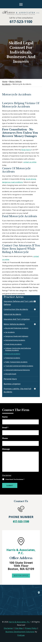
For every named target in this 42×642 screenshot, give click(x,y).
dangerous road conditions (12, 182)
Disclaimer (6, 475)
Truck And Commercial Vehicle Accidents (19, 366)
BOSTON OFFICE (21, 575)
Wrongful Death (10, 374)
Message (6, 449)
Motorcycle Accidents (12, 354)
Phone (5, 438)
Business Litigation (12, 384)
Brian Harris (26, 150)
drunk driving (31, 179)
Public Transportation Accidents (16, 362)
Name (5, 417)
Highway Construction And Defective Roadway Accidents (18, 349)
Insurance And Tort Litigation (17, 319)
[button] (21, 4)
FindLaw (21, 635)
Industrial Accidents (12, 314)
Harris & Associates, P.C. (20, 551)
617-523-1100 (21, 21)
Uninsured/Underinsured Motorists (17, 370)
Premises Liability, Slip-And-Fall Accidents (17, 390)
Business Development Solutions (20, 631)
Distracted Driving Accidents (15, 340)
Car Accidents (10, 332)
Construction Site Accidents (16, 309)
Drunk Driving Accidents (13, 344)
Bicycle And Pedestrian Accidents (16, 328)
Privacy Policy (31, 628)
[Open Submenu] (35, 301)
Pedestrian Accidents (12, 358)
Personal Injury (10, 379)
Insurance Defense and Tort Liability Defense (20, 303)
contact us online (29, 162)
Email (5, 427)
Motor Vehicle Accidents (14, 324)
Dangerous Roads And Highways (16, 336)
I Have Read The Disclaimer (14, 479)
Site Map (19, 628)
